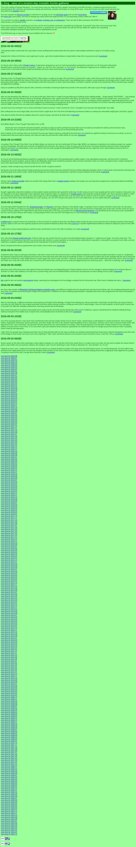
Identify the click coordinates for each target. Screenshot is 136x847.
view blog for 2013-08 (9, 613)
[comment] (103, 56)
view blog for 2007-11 (9, 745)
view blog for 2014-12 (9, 583)
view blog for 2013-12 (9, 606)
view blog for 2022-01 (9, 425)
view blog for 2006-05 (9, 779)
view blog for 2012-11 (9, 630)
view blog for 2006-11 (9, 768)
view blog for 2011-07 (9, 661)
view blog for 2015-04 (9, 575)
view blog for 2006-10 (9, 769)
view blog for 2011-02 (9, 670)
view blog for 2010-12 (9, 674)
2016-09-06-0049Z (11, 265)
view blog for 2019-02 (9, 489)
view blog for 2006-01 (9, 787)
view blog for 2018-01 (9, 514)
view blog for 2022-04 (9, 419)
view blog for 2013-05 (9, 619)
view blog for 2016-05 (9, 550)
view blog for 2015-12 (9, 560)
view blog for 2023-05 (9, 396)
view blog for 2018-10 (9, 497)
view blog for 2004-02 (9, 830)
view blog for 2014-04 (9, 598)
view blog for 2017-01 (9, 537)
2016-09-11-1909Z (11, 176)
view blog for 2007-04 (9, 758)
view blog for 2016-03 (9, 554)
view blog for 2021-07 (9, 434)
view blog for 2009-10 (9, 701)
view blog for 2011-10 (9, 655)
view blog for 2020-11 (9, 449)
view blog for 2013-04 (9, 621)
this (2, 280)
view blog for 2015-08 (9, 567)
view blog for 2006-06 (9, 777)
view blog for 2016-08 (9, 545)
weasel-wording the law (22, 238)
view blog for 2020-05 (9, 461)
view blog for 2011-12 (9, 651)
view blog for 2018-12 (9, 493)
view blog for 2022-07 (9, 413)
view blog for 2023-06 (9, 394)
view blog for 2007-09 (9, 748)
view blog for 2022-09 (9, 409)
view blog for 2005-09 (9, 794)
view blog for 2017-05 (9, 529)
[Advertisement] (129, 8)
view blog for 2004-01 (9, 832)
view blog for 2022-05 (9, 417)
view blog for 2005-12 (9, 789)
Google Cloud (76, 194)
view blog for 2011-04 (9, 667)
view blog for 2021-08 (9, 432)
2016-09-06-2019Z (11, 250)
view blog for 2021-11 (9, 428)
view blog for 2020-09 (9, 453)
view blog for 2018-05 (9, 506)
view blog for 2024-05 (9, 379)
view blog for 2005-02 (9, 808)
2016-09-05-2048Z (11, 275)
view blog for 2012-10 (9, 632)
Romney (50, 207)
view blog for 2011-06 (9, 663)
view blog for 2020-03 (9, 465)
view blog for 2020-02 (9, 466)
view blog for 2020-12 (9, 447)
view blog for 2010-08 (9, 682)
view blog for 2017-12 (9, 516)
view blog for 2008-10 (9, 724)
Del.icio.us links (23, 15)
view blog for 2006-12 (9, 766)
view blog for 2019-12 (9, 470)
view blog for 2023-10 (9, 386)
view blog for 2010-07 (9, 684)
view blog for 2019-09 (9, 476)
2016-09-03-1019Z (11, 316)
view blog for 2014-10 (9, 587)
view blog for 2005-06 (9, 800)
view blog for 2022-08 (9, 411)
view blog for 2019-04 (9, 485)
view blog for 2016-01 (9, 558)
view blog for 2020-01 (9, 468)
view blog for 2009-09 (9, 703)
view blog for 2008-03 (9, 737)
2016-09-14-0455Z (11, 139)
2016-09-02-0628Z (11, 338)
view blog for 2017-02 (9, 535)
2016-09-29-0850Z (11, 60)
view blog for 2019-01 (9, 491)
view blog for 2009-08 (9, 705)
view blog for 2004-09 (9, 817)
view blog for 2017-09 (9, 522)
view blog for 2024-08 (9, 373)
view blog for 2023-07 (9, 392)
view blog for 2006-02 (9, 785)
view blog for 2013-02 (9, 625)
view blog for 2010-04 (9, 689)
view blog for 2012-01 (9, 649)
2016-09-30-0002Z (11, 46)
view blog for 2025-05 (9, 364)
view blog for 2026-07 (9, 358)
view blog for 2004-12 (9, 811)
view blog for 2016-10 (9, 543)
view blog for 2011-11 (9, 653)
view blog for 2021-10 (9, 430)
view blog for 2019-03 (9, 487)
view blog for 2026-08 (9, 356)
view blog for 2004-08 (9, 819)
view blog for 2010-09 (9, 680)
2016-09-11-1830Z (11, 187)
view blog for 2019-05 (9, 484)
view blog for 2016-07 (9, 546)
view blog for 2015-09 (9, 566)
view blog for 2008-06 (9, 731)
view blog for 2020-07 (9, 457)
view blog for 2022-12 (9, 404)
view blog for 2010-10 (9, 678)
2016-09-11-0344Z (11, 202)
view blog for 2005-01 (9, 809)
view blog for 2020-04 (9, 463)
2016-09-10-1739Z (11, 233)
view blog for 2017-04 (9, 531)
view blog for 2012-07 (9, 638)
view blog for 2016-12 (9, 539)
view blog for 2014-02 (9, 602)
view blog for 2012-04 (9, 644)
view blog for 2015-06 (9, 571)
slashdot (16, 11)
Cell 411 (75, 223)
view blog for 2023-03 (9, 398)
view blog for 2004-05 (9, 825)
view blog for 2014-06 (9, 594)
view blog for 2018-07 (9, 503)
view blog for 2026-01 (9, 360)
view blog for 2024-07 (9, 375)
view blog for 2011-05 (9, 665)
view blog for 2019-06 (9, 482)
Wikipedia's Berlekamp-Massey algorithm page (37, 289)
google (22, 20)
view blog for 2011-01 (9, 672)
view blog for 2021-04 (9, 440)
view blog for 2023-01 (9, 402)
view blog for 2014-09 (9, 588)
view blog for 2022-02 (9, 423)
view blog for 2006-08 (9, 773)
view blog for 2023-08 (9, 390)
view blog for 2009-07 (9, 707)
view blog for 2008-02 (9, 739)
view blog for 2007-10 (9, 747)
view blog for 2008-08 (9, 728)
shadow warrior (63, 181)
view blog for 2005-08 (9, 796)
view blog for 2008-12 (9, 720)
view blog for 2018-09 (9, 499)
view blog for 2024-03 (9, 383)
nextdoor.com (6, 222)
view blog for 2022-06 (9, 415)
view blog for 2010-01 (9, 695)
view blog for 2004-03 (9, 829)
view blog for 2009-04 (9, 712)
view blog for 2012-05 (9, 642)
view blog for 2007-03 (9, 760)
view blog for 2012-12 (9, 628)
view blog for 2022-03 (9, 421)
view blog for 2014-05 (9, 596)
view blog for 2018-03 (9, 510)
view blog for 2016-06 (9, 548)
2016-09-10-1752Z (11, 217)
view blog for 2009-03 (9, 714)
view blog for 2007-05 (9, 756)
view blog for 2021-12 (9, 426)
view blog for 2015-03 (9, 577)
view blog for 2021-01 (9, 445)
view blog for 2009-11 (9, 699)
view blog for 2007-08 (9, 750)
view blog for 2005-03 (9, 806)
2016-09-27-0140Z (11, 73)
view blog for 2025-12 (9, 362)
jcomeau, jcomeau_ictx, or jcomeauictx (50, 20)
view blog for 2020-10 (9, 451)
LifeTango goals (62, 15)
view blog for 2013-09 (9, 611)
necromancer (28, 280)
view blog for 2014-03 (9, 600)
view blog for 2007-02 (9, 762)
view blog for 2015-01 (9, 581)
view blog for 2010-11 (9, 676)
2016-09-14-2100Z (11, 119)
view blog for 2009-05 (9, 710)
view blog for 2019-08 (9, 478)
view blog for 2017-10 (9, 520)
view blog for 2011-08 (9, 659)
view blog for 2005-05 (9, 802)
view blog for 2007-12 (9, 743)
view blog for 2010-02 (9, 693)
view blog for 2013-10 (9, 609)
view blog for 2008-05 (9, 733)
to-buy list (7, 16)
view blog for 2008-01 (9, 741)
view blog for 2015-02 (9, 579)
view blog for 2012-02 (9, 647)
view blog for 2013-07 (9, 615)
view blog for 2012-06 (9, 640)
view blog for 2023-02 (9, 400)
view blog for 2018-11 (9, 495)
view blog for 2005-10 (9, 792)
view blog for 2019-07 (9, 480)
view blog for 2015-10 (9, 564)
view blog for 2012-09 (9, 634)
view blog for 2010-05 (9, 688)
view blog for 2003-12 (9, 834)
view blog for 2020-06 (9, 459)
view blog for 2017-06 (9, 527)
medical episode (18, 181)
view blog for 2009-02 (9, 716)
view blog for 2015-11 (9, 562)
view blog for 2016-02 (9, 556)
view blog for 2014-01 (9, 604)
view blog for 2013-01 (9, 627)
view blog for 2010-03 (9, 691)
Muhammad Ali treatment (85, 211)
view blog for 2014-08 (9, 590)
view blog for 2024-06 (9, 377)
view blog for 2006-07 (9, 775)
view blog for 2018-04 (9, 508)
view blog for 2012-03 (9, 646)
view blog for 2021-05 (9, 438)
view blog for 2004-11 (9, 813)
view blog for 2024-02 (9, 384)
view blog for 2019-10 (9, 474)
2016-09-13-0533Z (11, 154)
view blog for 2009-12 (9, 697)
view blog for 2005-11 (9, 790)
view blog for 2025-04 (9, 365)
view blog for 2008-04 (9, 735)
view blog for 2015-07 (9, 569)
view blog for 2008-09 (9, 726)
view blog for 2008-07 (9, 729)
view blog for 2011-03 (9, 668)
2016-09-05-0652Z (11, 285)
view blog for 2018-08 (9, 501)
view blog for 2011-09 (9, 657)
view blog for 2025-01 (9, 371)
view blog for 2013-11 (9, 607)
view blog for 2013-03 (9, 623)
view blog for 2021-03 (9, 442)
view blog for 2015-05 (9, 573)
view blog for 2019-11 (9, 472)
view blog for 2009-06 (9, 708)
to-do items (82, 15)
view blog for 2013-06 (9, 617)
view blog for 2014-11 (9, 585)
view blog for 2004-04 (9, 827)
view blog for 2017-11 (9, 518)
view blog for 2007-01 (9, 764)
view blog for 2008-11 (9, 722)
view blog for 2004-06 (9, 823)
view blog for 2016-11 (9, 541)
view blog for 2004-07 (9, 821)
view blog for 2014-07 (9, 592)
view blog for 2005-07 (9, 798)
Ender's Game (29, 65)
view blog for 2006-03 (9, 783)
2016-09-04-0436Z (11, 297)
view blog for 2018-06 (9, 505)
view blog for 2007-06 (9, 754)
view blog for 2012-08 (9, 636)
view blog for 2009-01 (9, 718)
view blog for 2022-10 (9, 407)
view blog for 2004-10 (9, 815)
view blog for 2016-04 (9, 552)
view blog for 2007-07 (9, 752)
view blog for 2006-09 (9, 771)
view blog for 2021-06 (9, 436)
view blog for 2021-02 (9, 444)
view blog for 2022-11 (9, 405)
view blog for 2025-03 (9, 367)
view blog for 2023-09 (9, 388)
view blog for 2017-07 (9, 526)
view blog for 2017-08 (9, 524)
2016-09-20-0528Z (11, 92)
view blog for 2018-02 (9, 512)
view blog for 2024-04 (9, 381)
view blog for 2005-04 (9, 804)
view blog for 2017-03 (9, 533)
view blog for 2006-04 (9, 781)
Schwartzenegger (36, 207)
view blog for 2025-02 (9, 369)
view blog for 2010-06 (9, 686)
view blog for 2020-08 (9, 455)
